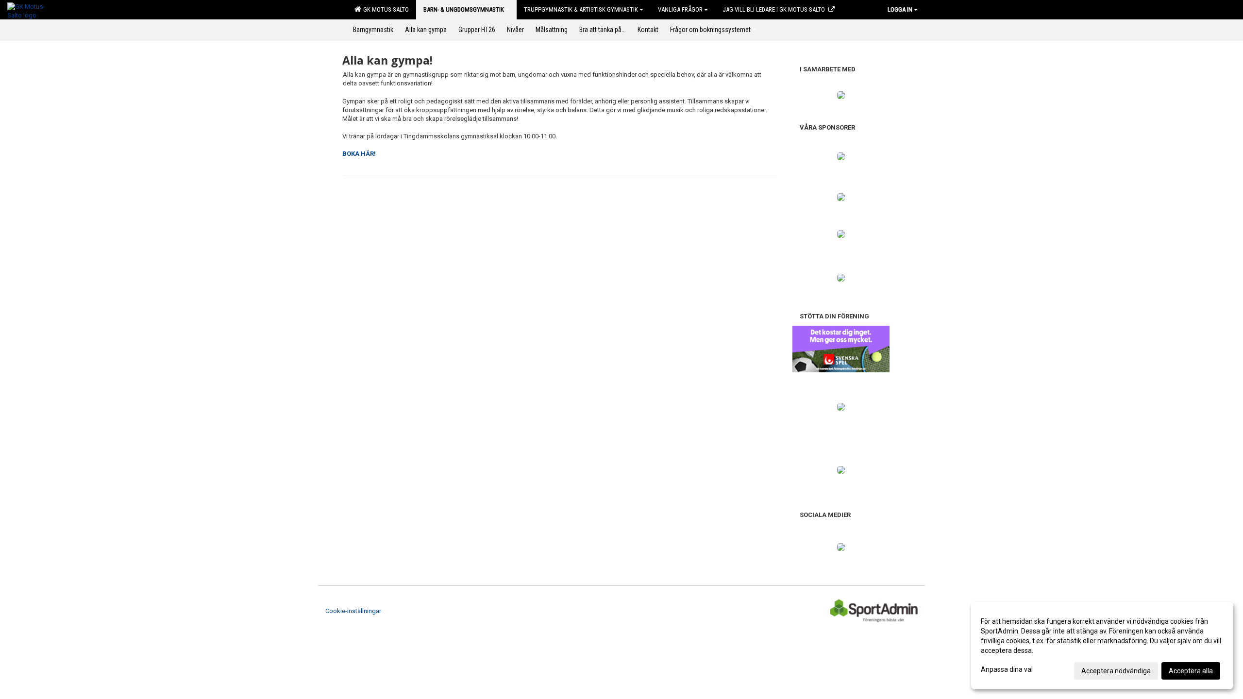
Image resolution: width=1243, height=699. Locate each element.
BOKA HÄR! (359, 153)
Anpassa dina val (1007, 669)
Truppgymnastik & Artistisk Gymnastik (581, 9)
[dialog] (1102, 645)
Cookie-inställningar (353, 611)
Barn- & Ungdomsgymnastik (463, 9)
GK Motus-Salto (384, 9)
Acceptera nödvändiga (1116, 671)
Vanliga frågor (680, 9)
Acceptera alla (1191, 671)
